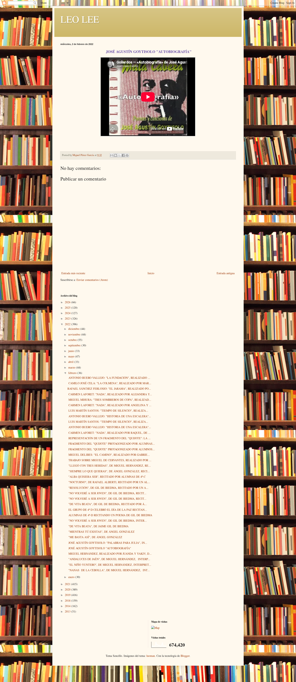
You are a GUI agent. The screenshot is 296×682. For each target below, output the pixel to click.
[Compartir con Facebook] (123, 155)
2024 (68, 313)
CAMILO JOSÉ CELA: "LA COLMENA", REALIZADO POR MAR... (109, 383)
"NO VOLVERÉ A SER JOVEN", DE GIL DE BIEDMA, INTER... (107, 520)
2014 (68, 606)
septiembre (74, 345)
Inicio (151, 273)
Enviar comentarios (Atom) (92, 280)
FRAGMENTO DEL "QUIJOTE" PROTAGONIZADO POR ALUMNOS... (111, 449)
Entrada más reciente (73, 273)
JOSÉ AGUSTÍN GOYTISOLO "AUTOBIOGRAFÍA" (99, 548)
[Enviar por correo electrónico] (112, 155)
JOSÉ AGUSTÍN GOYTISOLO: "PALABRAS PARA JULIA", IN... (107, 543)
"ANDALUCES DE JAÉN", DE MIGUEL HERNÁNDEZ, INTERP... (108, 559)
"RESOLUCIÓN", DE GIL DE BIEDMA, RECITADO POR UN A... (107, 488)
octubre (73, 340)
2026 (68, 302)
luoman (150, 656)
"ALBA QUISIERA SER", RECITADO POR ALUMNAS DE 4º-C (106, 477)
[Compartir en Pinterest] (127, 155)
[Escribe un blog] (116, 155)
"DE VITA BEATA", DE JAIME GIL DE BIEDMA (97, 526)
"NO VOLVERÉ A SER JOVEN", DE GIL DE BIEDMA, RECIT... (106, 493)
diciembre (74, 329)
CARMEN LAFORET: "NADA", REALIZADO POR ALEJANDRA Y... (109, 394)
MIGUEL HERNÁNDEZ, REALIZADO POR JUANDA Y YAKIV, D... (109, 553)
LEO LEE (79, 18)
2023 (68, 318)
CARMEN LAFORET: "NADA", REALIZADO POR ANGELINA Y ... (109, 405)
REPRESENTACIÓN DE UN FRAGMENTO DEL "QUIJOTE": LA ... (109, 438)
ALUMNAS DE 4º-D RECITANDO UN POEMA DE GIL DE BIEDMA (109, 515)
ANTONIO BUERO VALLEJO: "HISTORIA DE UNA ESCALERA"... (109, 416)
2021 (68, 584)
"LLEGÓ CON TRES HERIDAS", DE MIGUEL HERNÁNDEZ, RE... (109, 465)
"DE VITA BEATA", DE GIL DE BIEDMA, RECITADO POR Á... (107, 504)
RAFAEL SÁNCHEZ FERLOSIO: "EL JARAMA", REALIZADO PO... (109, 388)
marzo (72, 367)
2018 (68, 600)
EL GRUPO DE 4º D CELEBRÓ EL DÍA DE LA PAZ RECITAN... (107, 510)
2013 (68, 611)
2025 (68, 307)
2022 (68, 324)
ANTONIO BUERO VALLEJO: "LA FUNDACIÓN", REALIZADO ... (108, 378)
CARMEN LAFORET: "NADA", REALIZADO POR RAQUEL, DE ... (109, 433)
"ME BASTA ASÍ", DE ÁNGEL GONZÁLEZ (94, 537)
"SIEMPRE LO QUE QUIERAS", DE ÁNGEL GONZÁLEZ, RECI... (108, 471)
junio (71, 351)
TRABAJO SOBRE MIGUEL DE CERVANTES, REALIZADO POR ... (109, 460)
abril (71, 362)
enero (71, 577)
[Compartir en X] (119, 155)
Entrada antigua (226, 273)
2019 (68, 595)
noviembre (74, 334)
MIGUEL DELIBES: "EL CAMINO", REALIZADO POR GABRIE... (108, 455)
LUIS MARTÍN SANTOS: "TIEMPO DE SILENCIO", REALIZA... (107, 410)
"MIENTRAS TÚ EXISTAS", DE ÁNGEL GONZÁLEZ (101, 532)
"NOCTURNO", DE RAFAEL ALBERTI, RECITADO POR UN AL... (108, 482)
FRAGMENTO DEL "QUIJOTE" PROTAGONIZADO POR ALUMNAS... (111, 443)
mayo (71, 356)
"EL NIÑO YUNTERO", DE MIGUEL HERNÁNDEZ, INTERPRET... (109, 565)
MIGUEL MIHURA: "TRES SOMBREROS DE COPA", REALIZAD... (109, 400)
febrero (72, 373)
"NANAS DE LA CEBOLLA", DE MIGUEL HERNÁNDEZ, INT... (108, 570)
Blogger (185, 656)
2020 (68, 589)
